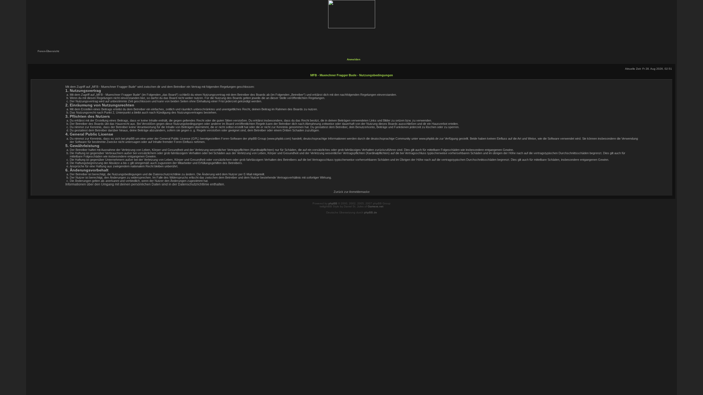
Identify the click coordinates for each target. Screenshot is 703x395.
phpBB (332, 203)
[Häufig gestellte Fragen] (334, 36)
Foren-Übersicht (48, 51)
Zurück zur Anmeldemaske (352, 191)
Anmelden (353, 59)
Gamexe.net (375, 206)
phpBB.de (370, 212)
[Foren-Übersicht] (351, 14)
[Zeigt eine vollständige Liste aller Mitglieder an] (369, 36)
